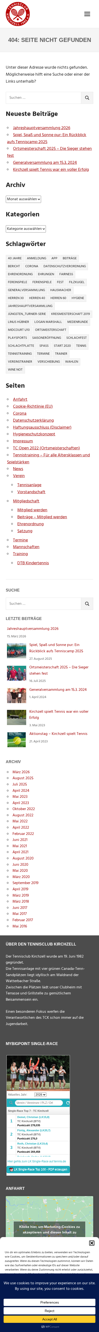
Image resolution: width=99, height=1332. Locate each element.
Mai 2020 (20, 871)
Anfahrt (20, 399)
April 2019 (20, 889)
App (54, 258)
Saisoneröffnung (46, 338)
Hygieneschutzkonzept (34, 434)
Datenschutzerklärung (33, 420)
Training (20, 554)
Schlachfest (76, 338)
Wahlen (71, 362)
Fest (60, 282)
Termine (43, 354)
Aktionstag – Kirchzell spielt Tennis (58, 734)
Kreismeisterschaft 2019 (70, 314)
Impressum (23, 441)
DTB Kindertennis (33, 563)
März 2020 (21, 877)
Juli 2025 (19, 784)
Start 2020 (62, 346)
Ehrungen (46, 274)
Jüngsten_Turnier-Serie (27, 314)
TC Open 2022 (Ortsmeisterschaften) (46, 448)
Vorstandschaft (31, 492)
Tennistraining (20, 354)
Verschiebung (48, 362)
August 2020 (23, 858)
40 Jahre (15, 258)
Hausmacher (60, 290)
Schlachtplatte (21, 346)
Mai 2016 (19, 926)
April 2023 (20, 803)
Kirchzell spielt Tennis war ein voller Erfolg (51, 169)
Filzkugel (77, 282)
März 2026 (21, 772)
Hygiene (78, 298)
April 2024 (20, 791)
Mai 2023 (19, 797)
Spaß (44, 346)
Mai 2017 (19, 914)
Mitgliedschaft (26, 501)
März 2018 (20, 902)
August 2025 (22, 778)
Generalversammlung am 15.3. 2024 (45, 162)
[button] (91, 1243)
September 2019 (25, 883)
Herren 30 (16, 298)
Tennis (81, 346)
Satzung (24, 531)
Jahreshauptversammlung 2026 (41, 128)
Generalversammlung (26, 290)
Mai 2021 (19, 846)
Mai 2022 (20, 821)
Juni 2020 (20, 865)
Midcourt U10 (19, 330)
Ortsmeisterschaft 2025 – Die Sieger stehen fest (49, 152)
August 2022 (22, 815)
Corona (31, 266)
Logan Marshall (48, 322)
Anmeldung (36, 258)
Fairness (66, 274)
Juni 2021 (19, 840)
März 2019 (20, 895)
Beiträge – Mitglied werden (42, 517)
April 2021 (20, 852)
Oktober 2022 (23, 809)
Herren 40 (37, 298)
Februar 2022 (23, 834)
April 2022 (20, 828)
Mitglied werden (32, 510)
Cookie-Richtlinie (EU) (33, 406)
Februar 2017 (22, 920)
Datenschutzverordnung (64, 266)
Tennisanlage (29, 485)
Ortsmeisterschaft (50, 330)
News (18, 469)
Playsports (17, 338)
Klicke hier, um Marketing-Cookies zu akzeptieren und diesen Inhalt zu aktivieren (49, 1232)
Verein (19, 476)
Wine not (15, 370)
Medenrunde (77, 322)
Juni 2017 (19, 908)
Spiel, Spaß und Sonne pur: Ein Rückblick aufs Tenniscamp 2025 (46, 139)
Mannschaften (26, 547)
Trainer (61, 354)
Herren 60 (58, 298)
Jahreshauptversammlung (30, 306)
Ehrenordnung (20, 274)
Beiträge (70, 258)
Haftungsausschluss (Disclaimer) (42, 427)
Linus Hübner (18, 322)
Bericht (14, 266)
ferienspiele (42, 282)
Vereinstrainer (20, 362)
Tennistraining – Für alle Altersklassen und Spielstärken (48, 459)
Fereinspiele (17, 282)
